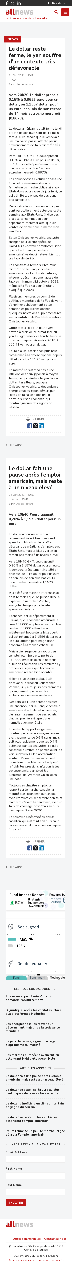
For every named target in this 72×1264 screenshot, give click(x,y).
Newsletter (59, 3)
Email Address (16, 1152)
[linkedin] (41, 425)
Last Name (14, 1185)
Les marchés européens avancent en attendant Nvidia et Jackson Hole (32, 1056)
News (13, 39)
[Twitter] (12, 3)
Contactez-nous (55, 1239)
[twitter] (35, 425)
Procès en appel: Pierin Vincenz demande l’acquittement (28, 998)
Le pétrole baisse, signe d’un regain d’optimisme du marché (32, 1043)
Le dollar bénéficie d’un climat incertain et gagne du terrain (35, 1105)
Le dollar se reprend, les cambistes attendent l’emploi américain (31, 1119)
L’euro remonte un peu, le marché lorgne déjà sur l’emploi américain (35, 1132)
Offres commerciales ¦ (27, 1239)
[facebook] (29, 425)
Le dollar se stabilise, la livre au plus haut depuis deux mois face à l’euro (33, 1091)
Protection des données (51, 1260)
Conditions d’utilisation (22, 1260)
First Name (14, 1169)
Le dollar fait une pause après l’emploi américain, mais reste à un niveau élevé (34, 1077)
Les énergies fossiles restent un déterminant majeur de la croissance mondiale (33, 1027)
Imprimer (38, 419)
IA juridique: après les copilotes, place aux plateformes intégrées (33, 1012)
